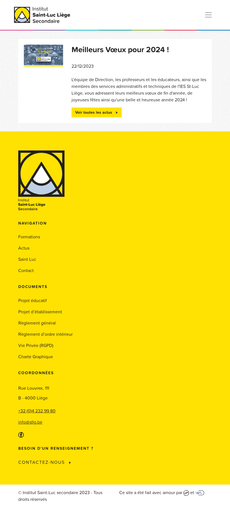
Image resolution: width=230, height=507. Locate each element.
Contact (26, 270)
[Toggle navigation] (208, 15)
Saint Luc (27, 259)
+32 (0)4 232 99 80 (37, 411)
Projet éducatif (32, 300)
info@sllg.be (30, 422)
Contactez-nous (42, 462)
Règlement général (37, 323)
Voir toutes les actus (94, 112)
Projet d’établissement (40, 312)
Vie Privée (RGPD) (35, 345)
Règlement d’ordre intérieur (45, 334)
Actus (23, 248)
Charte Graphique (35, 356)
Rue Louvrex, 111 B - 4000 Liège (33, 393)
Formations (29, 237)
